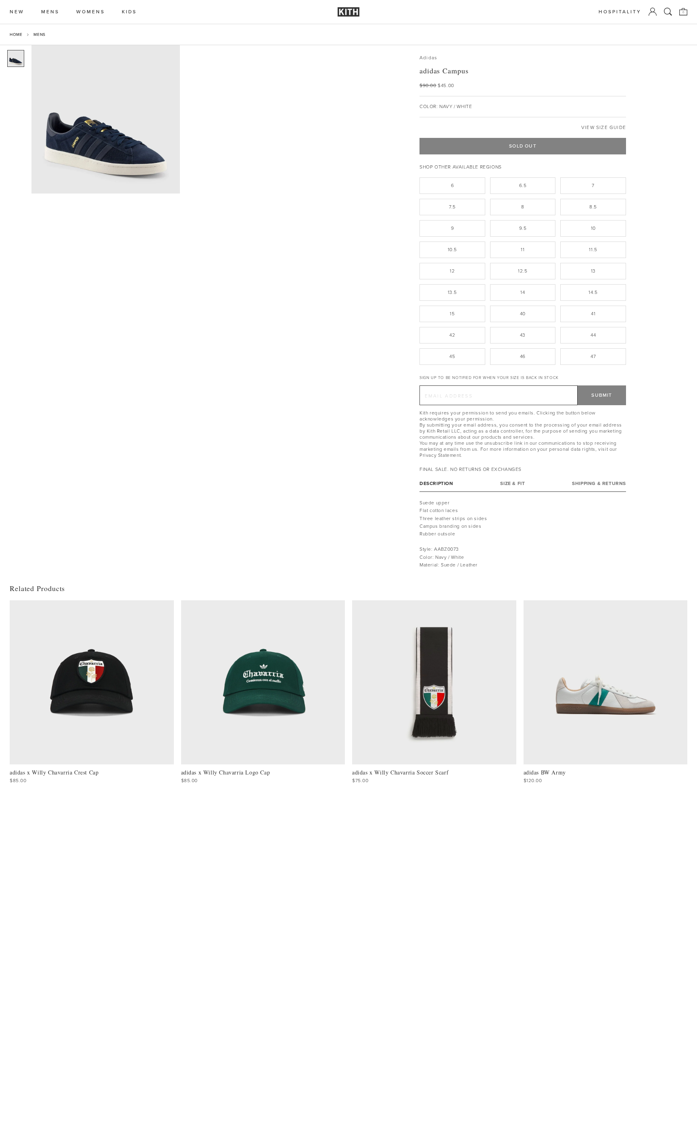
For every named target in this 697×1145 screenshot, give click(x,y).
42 (452, 335)
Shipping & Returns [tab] (599, 484)
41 (593, 313)
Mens (39, 34)
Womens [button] (90, 12)
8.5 (593, 206)
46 (523, 356)
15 (452, 313)
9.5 (523, 228)
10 (593, 228)
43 (523, 335)
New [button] (17, 12)
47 (593, 356)
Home (16, 34)
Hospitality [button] (620, 12)
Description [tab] (436, 484)
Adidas (428, 58)
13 (593, 271)
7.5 (452, 206)
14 (522, 292)
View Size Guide (603, 128)
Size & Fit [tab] (512, 484)
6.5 (523, 185)
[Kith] (348, 12)
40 (523, 313)
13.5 (452, 292)
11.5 (593, 249)
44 (593, 335)
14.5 (592, 292)
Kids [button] (129, 12)
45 (452, 356)
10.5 (452, 249)
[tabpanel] (522, 534)
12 (452, 271)
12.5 (522, 271)
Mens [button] (50, 12)
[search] (668, 12)
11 (522, 249)
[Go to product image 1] (15, 58)
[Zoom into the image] (105, 119)
